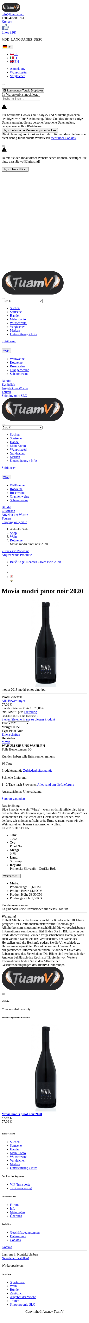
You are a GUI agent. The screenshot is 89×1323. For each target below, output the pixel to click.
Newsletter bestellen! (15, 1258)
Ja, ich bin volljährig (15, 169)
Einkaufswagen (23, 90)
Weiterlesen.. (11, 876)
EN (16, 61)
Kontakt (7, 21)
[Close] (3, 146)
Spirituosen (9, 341)
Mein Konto (18, 319)
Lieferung (30, 712)
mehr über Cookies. (63, 138)
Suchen (15, 308)
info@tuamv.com (13, 14)
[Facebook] (5, 28)
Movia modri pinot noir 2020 (22, 1114)
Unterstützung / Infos (23, 334)
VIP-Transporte (20, 1184)
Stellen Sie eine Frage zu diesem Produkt (28, 719)
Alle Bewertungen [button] (14, 700)
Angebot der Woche (15, 388)
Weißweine (17, 359)
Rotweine (16, 362)
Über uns (16, 1216)
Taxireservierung (21, 1188)
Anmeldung (17, 68)
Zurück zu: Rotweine (15, 551)
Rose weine (17, 366)
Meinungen (17, 1212)
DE (9, 46)
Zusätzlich (8, 384)
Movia (6, 742)
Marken (15, 330)
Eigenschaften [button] (11, 734)
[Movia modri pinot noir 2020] (45, 1110)
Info (12, 1208)
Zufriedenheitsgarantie (37, 770)
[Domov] (11, 10)
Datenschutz (18, 1236)
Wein (6, 350)
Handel (14, 315)
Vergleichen (17, 326)
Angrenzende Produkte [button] (17, 555)
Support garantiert (13, 798)
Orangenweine (19, 370)
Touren (6, 392)
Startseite (16, 312)
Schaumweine (19, 373)
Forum (14, 1204)
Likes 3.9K (9, 32)
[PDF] (11, 577)
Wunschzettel (18, 323)
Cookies (15, 1240)
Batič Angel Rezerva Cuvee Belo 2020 (35, 562)
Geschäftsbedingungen (25, 1232)
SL (16, 54)
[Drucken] (11, 581)
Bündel (6, 380)
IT (16, 58)
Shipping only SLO (14, 395)
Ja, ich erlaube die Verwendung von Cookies (29, 130)
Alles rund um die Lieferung (55, 784)
